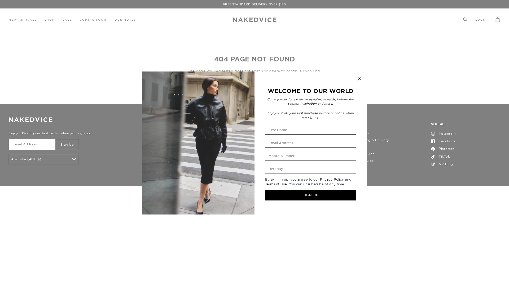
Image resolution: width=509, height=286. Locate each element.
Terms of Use (276, 184)
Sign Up (310, 195)
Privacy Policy (332, 179)
